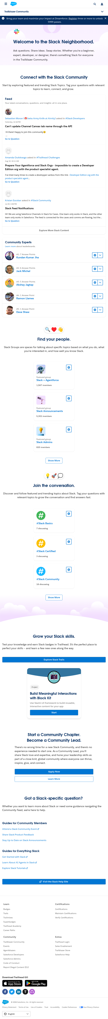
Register (73, 18)
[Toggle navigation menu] (102, 12)
